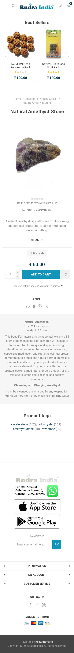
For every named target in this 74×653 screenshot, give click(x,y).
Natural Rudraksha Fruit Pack (53, 65)
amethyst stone (23, 429)
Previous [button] (5, 55)
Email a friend (46, 306)
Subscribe (56, 544)
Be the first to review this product (37, 202)
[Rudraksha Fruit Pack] (53, 44)
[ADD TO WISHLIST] (65, 274)
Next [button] (68, 55)
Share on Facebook (34, 306)
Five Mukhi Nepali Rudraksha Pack (20, 65)
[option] (20, 55)
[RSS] (44, 605)
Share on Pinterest (40, 306)
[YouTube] (37, 605)
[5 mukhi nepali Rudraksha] (20, 44)
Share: (37, 298)
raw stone (48, 429)
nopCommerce (44, 641)
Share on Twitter (28, 306)
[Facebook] (30, 605)
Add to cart (41, 274)
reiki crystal (45, 424)
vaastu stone (19, 424)
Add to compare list (40, 210)
